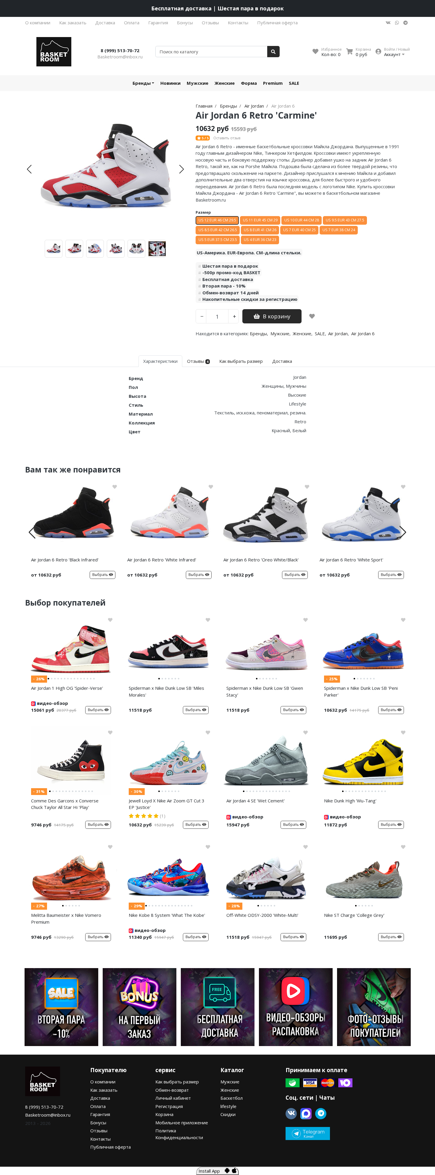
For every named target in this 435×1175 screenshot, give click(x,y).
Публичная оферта (277, 22)
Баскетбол (231, 1098)
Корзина (164, 1114)
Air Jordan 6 (363, 333)
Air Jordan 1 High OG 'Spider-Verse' (67, 688)
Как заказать (72, 22)
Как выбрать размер (177, 1082)
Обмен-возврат (172, 1090)
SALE (294, 83)
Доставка (105, 22)
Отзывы (210, 22)
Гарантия (158, 22)
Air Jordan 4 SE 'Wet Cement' (255, 801)
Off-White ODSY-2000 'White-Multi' (262, 915)
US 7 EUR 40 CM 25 (299, 229)
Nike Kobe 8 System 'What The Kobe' (167, 915)
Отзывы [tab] (198, 361)
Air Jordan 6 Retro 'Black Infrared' (65, 560)
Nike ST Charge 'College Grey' (354, 915)
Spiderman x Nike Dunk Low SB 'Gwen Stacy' (264, 691)
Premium (273, 83)
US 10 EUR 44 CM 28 (301, 220)
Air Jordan (338, 333)
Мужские (197, 83)
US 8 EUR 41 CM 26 (260, 229)
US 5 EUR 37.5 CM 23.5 (218, 239)
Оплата (131, 22)
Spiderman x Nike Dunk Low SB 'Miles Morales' (166, 691)
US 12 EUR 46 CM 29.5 (217, 220)
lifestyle (228, 1106)
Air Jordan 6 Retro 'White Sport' (351, 560)
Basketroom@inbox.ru (120, 57)
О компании (37, 22)
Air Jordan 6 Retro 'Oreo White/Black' (261, 560)
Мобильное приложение (181, 1122)
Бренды (142, 83)
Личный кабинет (173, 1098)
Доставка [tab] (282, 361)
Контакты (238, 22)
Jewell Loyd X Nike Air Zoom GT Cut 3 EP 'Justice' (166, 804)
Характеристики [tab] (160, 361)
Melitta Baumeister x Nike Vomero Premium (66, 918)
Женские (225, 83)
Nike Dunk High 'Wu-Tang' (350, 801)
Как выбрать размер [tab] (241, 361)
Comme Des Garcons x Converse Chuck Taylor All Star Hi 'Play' (65, 804)
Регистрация (169, 1106)
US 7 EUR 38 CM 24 (339, 229)
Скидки (228, 1114)
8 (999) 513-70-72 (120, 50)
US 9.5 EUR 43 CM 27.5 (345, 220)
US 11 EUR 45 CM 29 (260, 220)
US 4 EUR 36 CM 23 (260, 239)
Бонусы (185, 22)
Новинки (170, 83)
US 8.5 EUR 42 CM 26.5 (218, 229)
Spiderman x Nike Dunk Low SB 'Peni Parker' (361, 691)
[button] (29, 169)
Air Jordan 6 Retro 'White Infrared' (161, 560)
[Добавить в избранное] (312, 316)
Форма (249, 83)
